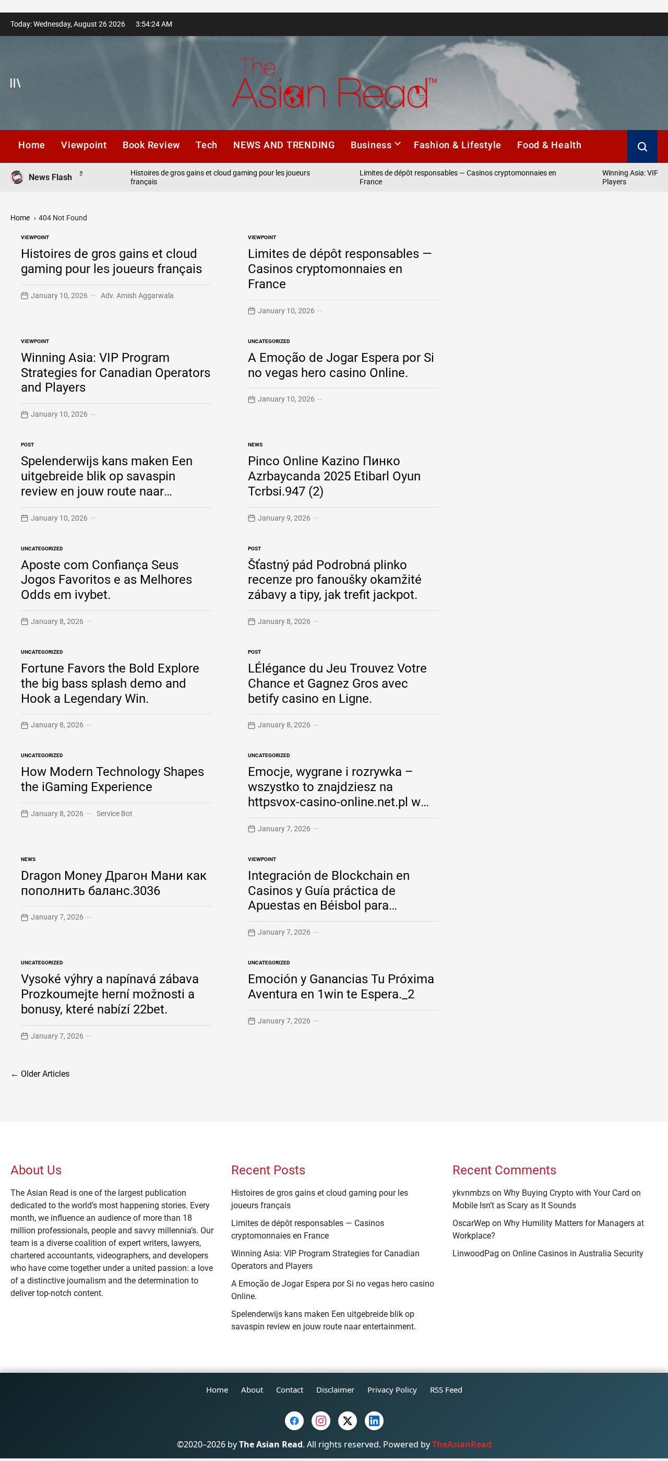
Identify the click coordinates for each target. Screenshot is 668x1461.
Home (31, 144)
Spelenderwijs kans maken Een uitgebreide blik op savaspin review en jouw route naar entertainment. (107, 483)
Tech (207, 144)
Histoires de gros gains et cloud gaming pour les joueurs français (111, 261)
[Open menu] (15, 83)
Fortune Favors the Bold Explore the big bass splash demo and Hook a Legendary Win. (110, 683)
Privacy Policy (392, 1389)
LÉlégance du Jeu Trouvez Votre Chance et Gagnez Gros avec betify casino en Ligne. (337, 683)
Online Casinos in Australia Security (577, 1253)
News (255, 444)
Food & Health (549, 144)
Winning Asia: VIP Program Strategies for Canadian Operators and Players (115, 372)
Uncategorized (269, 341)
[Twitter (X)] (347, 1420)
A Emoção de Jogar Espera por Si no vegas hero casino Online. (341, 365)
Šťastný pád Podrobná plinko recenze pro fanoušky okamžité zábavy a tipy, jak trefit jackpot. (335, 580)
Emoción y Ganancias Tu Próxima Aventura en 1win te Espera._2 (341, 987)
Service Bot (115, 813)
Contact (289, 1389)
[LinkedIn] (374, 1420)
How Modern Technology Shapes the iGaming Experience (112, 779)
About (252, 1389)
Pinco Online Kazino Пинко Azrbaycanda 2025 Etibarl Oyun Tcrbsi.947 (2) (334, 476)
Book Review (151, 144)
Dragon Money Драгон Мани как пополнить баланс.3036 (114, 883)
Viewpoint (84, 144)
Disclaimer (335, 1389)
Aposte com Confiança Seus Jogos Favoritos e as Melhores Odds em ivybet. (106, 580)
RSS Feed (446, 1389)
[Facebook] (294, 1420)
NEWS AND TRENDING (284, 144)
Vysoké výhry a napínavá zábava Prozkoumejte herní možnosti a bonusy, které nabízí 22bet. (110, 994)
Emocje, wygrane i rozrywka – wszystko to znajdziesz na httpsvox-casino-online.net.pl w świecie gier (334, 794)
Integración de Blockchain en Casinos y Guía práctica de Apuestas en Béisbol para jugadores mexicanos (329, 898)
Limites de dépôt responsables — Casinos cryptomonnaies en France (340, 268)
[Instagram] (321, 1420)
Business (371, 144)
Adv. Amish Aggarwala (137, 295)
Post (27, 444)
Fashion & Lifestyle (458, 144)
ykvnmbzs (471, 1193)
